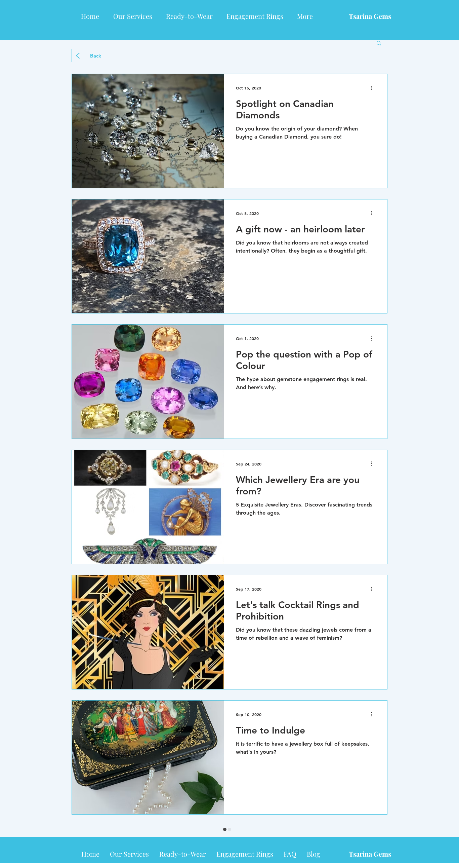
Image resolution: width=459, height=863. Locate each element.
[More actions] (374, 88)
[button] (379, 43)
